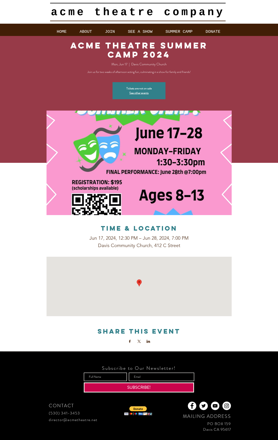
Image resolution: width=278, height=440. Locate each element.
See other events (139, 93)
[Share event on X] (139, 341)
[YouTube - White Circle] (215, 406)
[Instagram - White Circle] (226, 406)
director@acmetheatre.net (73, 420)
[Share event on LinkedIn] (148, 341)
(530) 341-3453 (64, 413)
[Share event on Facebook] (130, 341)
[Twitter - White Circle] (203, 406)
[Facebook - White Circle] (192, 406)
